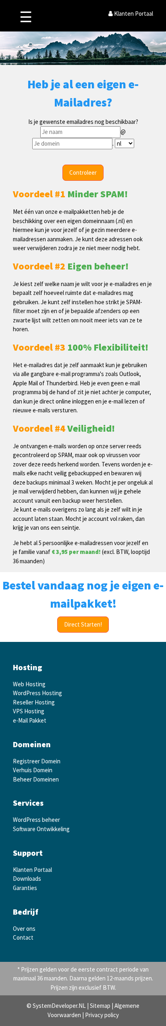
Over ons (24, 928)
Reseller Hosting (34, 702)
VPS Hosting (28, 711)
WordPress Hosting (37, 693)
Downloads (27, 878)
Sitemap (100, 1005)
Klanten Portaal (133, 13)
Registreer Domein (36, 761)
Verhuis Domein (32, 770)
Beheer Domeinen (36, 779)
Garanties (25, 888)
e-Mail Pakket (29, 720)
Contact (23, 937)
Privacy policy (102, 1015)
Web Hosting (29, 684)
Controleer (83, 172)
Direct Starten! (83, 624)
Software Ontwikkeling (41, 829)
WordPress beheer (36, 819)
